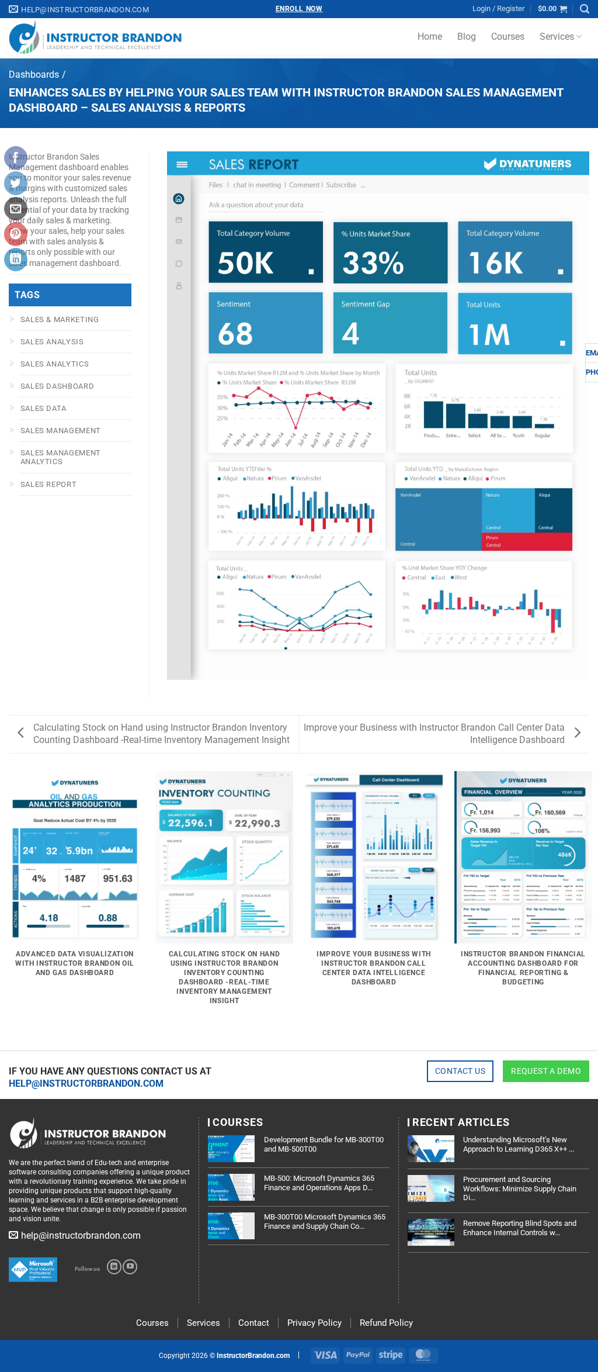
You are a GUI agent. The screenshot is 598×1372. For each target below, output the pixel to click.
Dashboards (34, 74)
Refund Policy (386, 1323)
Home (430, 36)
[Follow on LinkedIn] (114, 1266)
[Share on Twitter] (15, 183)
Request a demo (546, 1071)
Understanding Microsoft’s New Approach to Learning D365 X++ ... (518, 1144)
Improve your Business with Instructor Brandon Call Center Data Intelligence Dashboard (434, 733)
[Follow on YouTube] (130, 1266)
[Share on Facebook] (15, 158)
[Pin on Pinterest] (15, 234)
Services (557, 36)
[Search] (584, 9)
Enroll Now (299, 9)
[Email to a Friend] (15, 208)
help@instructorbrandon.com (86, 1083)
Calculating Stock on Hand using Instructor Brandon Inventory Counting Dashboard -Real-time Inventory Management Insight (161, 733)
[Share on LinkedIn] (15, 259)
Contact (253, 1323)
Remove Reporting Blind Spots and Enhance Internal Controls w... (519, 1228)
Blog (466, 36)
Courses (507, 36)
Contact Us (460, 1071)
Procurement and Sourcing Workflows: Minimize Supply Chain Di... (519, 1188)
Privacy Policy (314, 1323)
